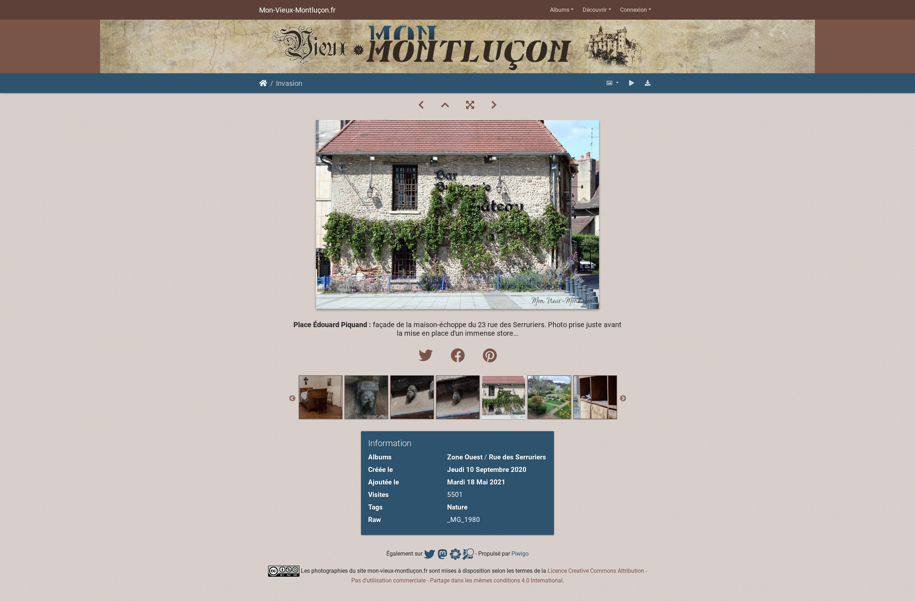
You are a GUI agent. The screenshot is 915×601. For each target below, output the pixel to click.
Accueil (263, 83)
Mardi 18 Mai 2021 (476, 482)
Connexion (633, 9)
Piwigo (520, 553)
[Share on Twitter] (427, 356)
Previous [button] (292, 398)
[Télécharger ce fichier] (647, 83)
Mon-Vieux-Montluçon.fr (297, 10)
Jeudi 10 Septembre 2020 (486, 469)
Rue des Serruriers (517, 457)
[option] (320, 397)
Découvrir (595, 9)
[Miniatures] (445, 105)
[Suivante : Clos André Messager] (494, 105)
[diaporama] (631, 83)
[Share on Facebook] (460, 356)
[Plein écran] (470, 105)
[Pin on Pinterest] (490, 356)
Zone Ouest (465, 457)
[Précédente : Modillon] (421, 105)
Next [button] (623, 398)
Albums (559, 9)
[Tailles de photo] (612, 83)
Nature (457, 507)
